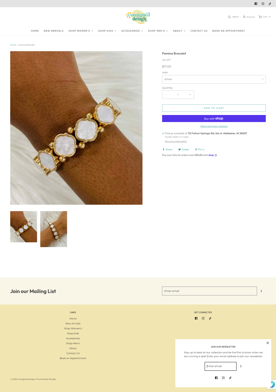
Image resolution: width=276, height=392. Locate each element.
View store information (176, 141)
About (73, 348)
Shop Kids (73, 333)
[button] (23, 226)
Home (35, 30)
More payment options (213, 126)
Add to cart (214, 108)
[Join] (261, 291)
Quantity (167, 87)
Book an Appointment (228, 30)
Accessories (73, 338)
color (165, 72)
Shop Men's (73, 343)
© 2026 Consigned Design (22, 379)
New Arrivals (54, 30)
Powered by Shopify (46, 379)
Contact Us (199, 30)
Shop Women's (73, 328)
